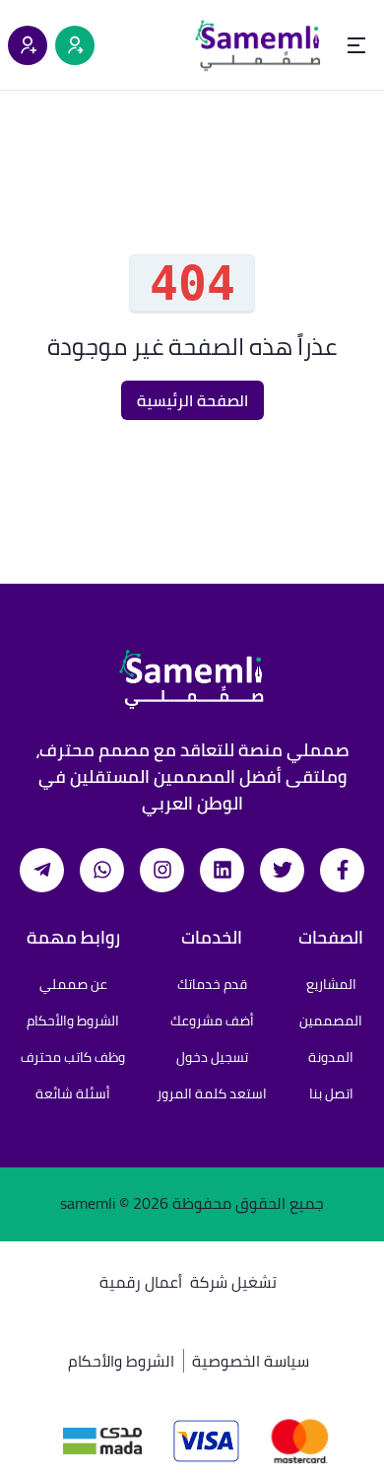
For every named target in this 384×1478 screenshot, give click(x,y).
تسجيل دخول (212, 1057)
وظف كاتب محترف (73, 1057)
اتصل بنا (331, 1093)
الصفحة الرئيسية (192, 400)
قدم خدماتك (212, 984)
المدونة (330, 1057)
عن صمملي (73, 984)
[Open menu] (356, 45)
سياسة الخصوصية (250, 1360)
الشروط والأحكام (73, 1020)
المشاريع (331, 984)
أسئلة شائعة (72, 1093)
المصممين (330, 1020)
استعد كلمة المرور (212, 1093)
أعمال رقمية (140, 1282)
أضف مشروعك (212, 1020)
